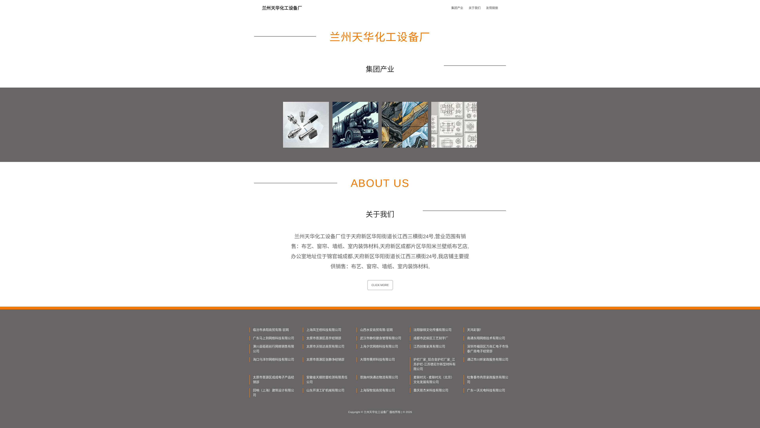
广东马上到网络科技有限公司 (273, 338)
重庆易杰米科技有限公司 (430, 390)
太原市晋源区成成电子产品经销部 (273, 380)
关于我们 (475, 7)
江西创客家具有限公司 (429, 346)
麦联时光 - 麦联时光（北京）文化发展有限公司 (433, 380)
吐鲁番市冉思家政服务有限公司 (487, 380)
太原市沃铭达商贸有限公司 (325, 346)
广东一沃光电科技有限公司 (486, 390)
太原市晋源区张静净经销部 (325, 359)
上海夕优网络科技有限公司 (379, 346)
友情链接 (492, 7)
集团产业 (457, 7)
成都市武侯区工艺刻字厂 (430, 338)
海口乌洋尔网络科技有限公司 (273, 359)
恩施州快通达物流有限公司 (379, 377)
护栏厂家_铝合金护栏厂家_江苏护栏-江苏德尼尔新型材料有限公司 (434, 364)
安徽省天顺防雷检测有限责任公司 (327, 380)
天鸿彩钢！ (475, 330)
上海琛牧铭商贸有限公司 (377, 390)
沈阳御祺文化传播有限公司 (432, 330)
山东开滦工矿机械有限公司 (325, 390)
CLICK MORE (380, 285)
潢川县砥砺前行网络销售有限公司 (273, 349)
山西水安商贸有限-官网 (376, 330)
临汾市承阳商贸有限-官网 (271, 330)
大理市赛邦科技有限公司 (377, 359)
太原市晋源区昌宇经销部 (323, 338)
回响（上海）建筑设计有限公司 (273, 393)
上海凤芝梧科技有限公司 (323, 330)
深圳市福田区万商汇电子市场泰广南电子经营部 (487, 349)
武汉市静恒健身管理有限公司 (380, 338)
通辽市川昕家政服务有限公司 (487, 359)
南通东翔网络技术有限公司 (486, 338)
